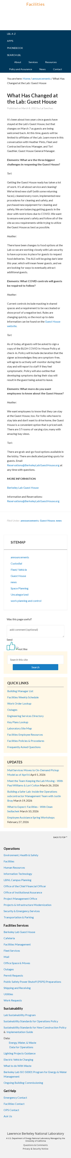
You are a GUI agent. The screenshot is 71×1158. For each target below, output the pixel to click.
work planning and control (26, 600)
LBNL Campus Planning (17, 880)
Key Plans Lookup (17, 722)
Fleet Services (12, 950)
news (59, 520)
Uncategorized (19, 594)
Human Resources (14, 867)
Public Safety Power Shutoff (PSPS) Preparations (32, 981)
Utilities (8, 994)
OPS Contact (11, 1110)
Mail (6, 956)
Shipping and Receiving (17, 987)
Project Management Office (20, 898)
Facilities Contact (14, 1103)
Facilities (35, 4)
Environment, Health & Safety (21, 855)
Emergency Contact (15, 1097)
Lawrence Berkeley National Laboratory (35, 1133)
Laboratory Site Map (19, 728)
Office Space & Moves (17, 963)
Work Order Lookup (19, 703)
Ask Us (8, 1116)
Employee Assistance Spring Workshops (31, 817)
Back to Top (59, 837)
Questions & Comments (35, 1145)
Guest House (47, 520)
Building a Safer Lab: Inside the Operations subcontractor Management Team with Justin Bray (34, 796)
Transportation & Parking (19, 917)
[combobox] (35, 662)
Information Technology (18, 873)
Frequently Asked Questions (24, 747)
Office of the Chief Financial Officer (25, 886)
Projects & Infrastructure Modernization (27, 904)
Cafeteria (9, 938)
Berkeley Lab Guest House (20, 932)
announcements (30, 520)
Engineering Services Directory (25, 715)
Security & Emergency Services (22, 911)
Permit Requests (13, 975)
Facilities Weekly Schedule (23, 697)
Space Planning (19, 588)
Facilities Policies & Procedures (25, 740)
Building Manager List (20, 691)
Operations (12, 848)
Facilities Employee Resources (25, 734)
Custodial (16, 563)
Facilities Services (16, 925)
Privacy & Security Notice (35, 1148)
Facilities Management (17, 944)
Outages (12, 709)
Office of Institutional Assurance (23, 892)
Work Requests (13, 1000)
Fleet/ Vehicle (19, 569)
